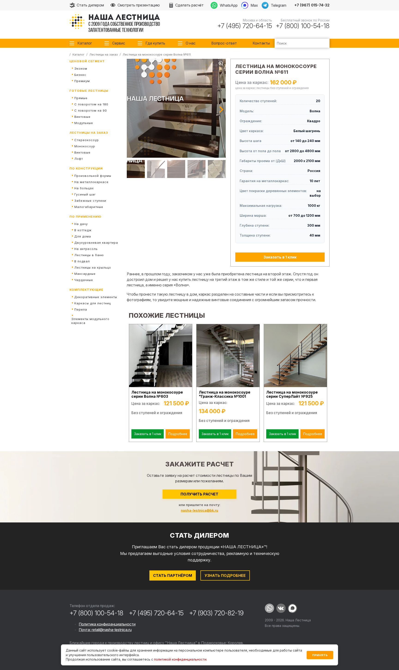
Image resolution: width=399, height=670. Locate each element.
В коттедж (83, 230)
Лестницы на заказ (89, 132)
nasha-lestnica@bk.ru (199, 510)
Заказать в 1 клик (279, 257)
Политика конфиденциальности (107, 624)
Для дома (82, 236)
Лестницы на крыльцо (92, 267)
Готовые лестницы (89, 90)
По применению (85, 216)
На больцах (84, 188)
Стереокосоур (86, 140)
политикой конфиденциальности (180, 659)
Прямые (81, 98)
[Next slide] (221, 109)
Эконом (80, 68)
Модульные (83, 123)
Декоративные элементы (95, 297)
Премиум (82, 81)
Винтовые (82, 117)
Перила (80, 309)
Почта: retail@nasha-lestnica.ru (105, 629)
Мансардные (85, 274)
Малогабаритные (88, 207)
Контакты (261, 43)
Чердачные (83, 280)
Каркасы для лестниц (92, 303)
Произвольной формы (92, 176)
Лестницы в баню (89, 255)
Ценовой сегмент (87, 61)
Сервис (118, 43)
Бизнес (80, 75)
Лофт (78, 158)
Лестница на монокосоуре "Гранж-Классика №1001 (224, 394)
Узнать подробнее (225, 575)
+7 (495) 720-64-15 (244, 26)
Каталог (84, 43)
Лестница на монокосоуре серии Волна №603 (157, 394)
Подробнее (177, 434)
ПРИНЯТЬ (320, 655)
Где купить (155, 43)
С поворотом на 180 (91, 104)
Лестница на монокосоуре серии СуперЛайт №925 (292, 394)
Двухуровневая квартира (96, 242)
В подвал (82, 261)
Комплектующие (86, 289)
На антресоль (86, 249)
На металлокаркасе (91, 182)
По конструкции (86, 168)
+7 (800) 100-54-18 (302, 26)
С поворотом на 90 (90, 110)
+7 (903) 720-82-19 (216, 613)
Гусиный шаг (85, 194)
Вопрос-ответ (224, 43)
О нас (191, 43)
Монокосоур (84, 146)
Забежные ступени (90, 200)
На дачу (81, 224)
